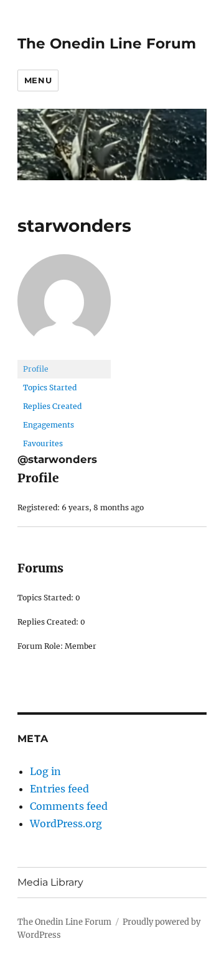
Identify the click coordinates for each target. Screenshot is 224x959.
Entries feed (59, 788)
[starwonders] (64, 306)
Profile (36, 369)
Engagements (48, 424)
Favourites (43, 443)
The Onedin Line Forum (106, 43)
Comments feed (69, 806)
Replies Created (52, 406)
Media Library (50, 882)
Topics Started (50, 387)
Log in (45, 771)
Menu (38, 80)
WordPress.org (66, 823)
